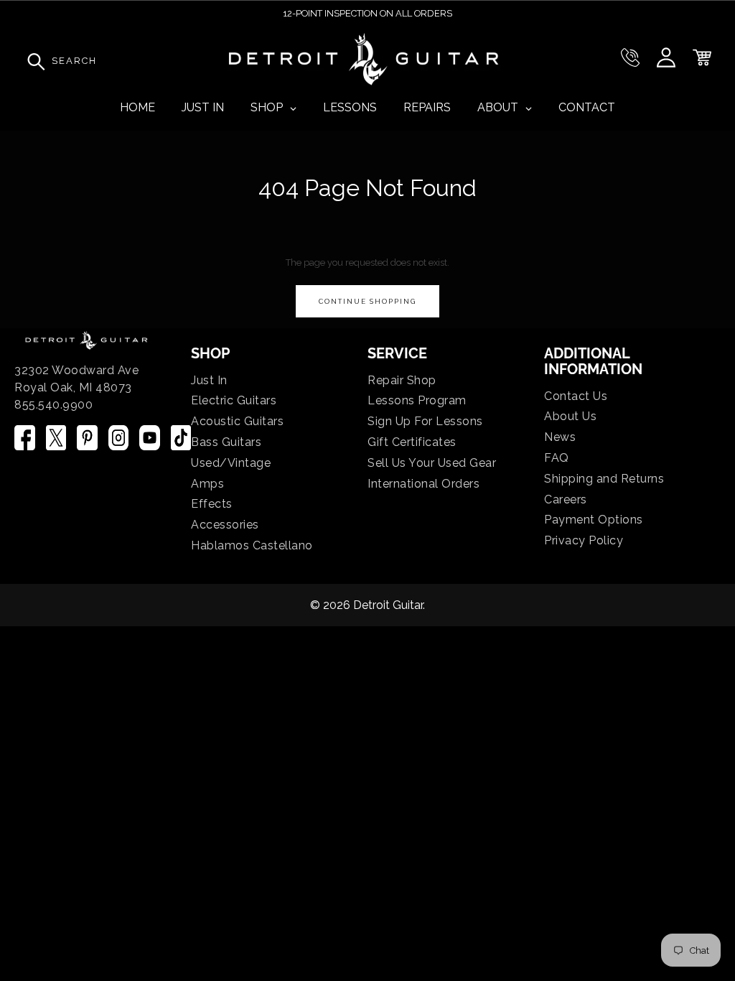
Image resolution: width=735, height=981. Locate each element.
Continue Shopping (367, 301)
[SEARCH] (32, 61)
